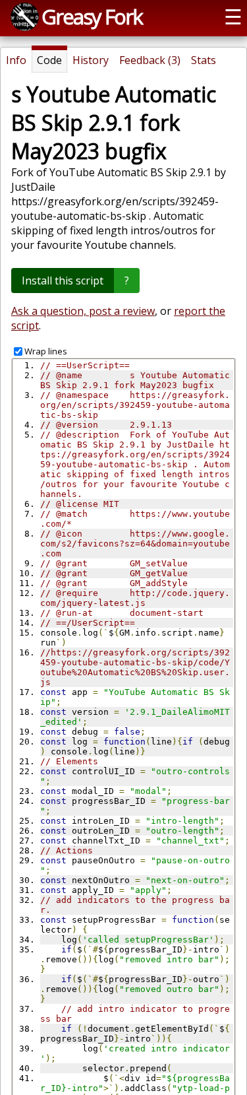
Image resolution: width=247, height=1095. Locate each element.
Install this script (62, 280)
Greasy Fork (91, 16)
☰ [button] (233, 16)
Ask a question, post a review (83, 311)
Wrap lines (45, 351)
